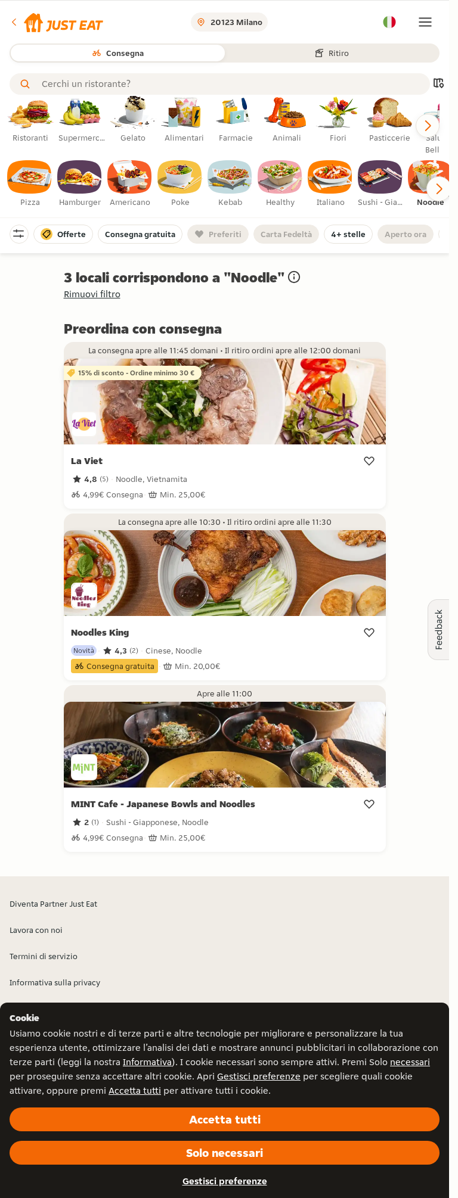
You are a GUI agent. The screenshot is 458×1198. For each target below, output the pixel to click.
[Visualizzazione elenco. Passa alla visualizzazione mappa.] (438, 84)
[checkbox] (29, 184)
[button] (56, 22)
